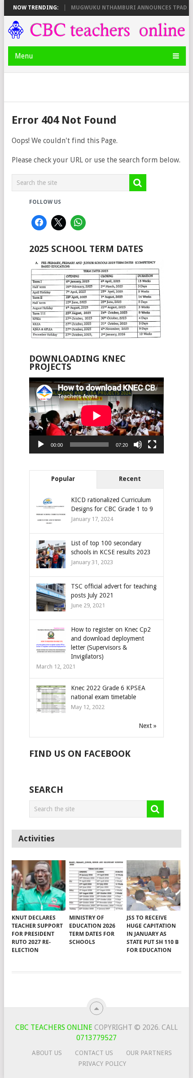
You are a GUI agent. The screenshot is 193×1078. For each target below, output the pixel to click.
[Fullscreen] (152, 444)
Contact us (94, 1052)
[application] (96, 415)
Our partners (149, 1052)
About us (47, 1052)
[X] (59, 223)
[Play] (40, 444)
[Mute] (137, 444)
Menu (24, 56)
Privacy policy (102, 1063)
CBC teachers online (53, 1027)
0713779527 (96, 1037)
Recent (130, 478)
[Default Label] (78, 223)
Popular (63, 478)
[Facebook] (39, 223)
